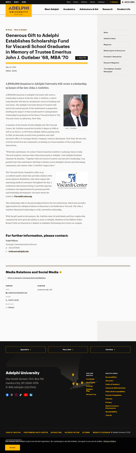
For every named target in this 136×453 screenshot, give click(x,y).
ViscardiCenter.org (23, 196)
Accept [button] (12, 447)
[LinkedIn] (31, 395)
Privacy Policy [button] (109, 441)
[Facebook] (7, 394)
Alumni (8, 70)
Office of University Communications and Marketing (27, 278)
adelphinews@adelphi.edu (17, 293)
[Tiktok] (20, 395)
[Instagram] (16, 395)
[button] (114, 2)
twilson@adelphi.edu (19, 251)
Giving (14, 70)
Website (11, 307)
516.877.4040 (13, 300)
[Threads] (11, 395)
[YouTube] (26, 394)
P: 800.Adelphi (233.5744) (21, 387)
